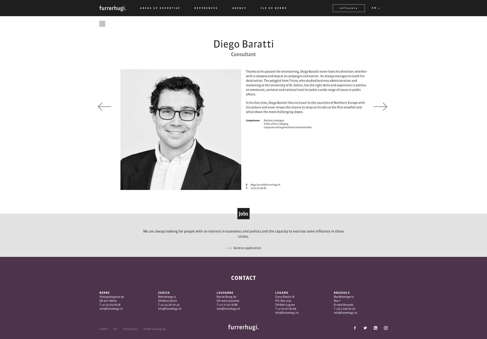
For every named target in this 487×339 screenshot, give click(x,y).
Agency (239, 8)
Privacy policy (130, 329)
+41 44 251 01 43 (170, 304)
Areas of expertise (160, 8)
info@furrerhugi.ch (111, 308)
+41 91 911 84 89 (258, 188)
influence (349, 8)
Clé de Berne (274, 8)
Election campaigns (274, 120)
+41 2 (222, 304)
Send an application (247, 248)
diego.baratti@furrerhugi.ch (265, 184)
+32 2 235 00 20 (345, 308)
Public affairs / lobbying (276, 123)
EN (374, 7)
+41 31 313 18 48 (111, 304)
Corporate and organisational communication (288, 127)
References (206, 8)
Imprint (103, 329)
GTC (115, 329)
